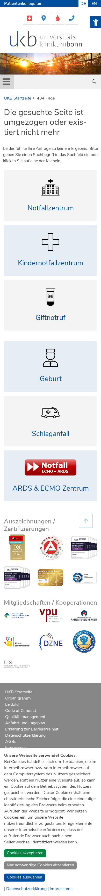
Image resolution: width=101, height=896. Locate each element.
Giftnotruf (50, 318)
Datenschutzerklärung (25, 735)
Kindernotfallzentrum (50, 263)
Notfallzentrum (50, 208)
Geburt (51, 379)
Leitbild (12, 704)
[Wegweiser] (44, 18)
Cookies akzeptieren (25, 853)
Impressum (15, 748)
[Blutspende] (58, 18)
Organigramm (18, 698)
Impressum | (61, 889)
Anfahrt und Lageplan (25, 723)
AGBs (10, 741)
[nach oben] (86, 521)
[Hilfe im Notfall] (30, 18)
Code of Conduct (20, 710)
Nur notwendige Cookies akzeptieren (40, 865)
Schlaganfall (50, 434)
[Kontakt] (71, 18)
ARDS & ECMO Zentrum (50, 488)
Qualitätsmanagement (25, 717)
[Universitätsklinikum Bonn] (46, 39)
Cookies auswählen (24, 877)
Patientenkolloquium (23, 3)
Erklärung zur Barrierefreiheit (31, 729)
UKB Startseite (17, 98)
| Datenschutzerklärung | (26, 889)
